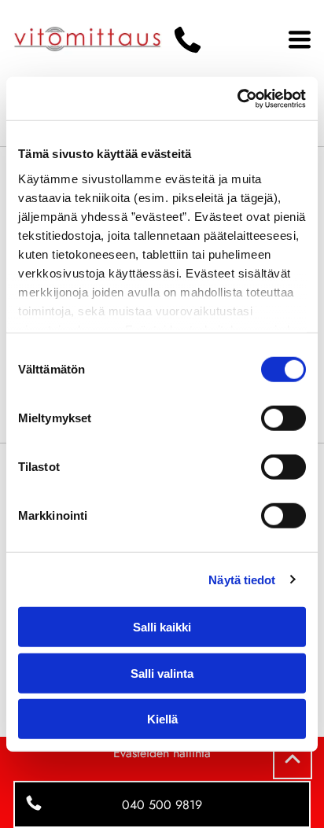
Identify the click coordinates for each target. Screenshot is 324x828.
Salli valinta (162, 672)
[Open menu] (299, 39)
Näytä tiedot (241, 579)
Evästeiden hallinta (162, 753)
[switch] (283, 418)
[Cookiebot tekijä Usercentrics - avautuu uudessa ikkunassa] (237, 98)
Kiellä (162, 719)
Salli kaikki (162, 627)
